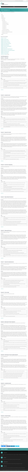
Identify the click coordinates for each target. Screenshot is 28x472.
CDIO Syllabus (3, 19)
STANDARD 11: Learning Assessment (5, 51)
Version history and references (5, 29)
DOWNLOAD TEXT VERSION (4, 54)
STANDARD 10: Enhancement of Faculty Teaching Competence (8, 50)
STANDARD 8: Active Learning (4, 47)
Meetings (2, 34)
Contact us (2, 449)
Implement (2, 15)
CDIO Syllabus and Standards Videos (5, 30)
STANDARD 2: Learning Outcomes (4, 39)
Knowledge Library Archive (4, 33)
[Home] (4, 4)
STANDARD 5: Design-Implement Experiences (6, 43)
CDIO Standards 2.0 (4, 25)
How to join (6, 449)
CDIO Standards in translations (5, 24)
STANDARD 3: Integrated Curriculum (5, 40)
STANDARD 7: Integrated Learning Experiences (6, 46)
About (2, 14)
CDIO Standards (3, 20)
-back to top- (2, 89)
